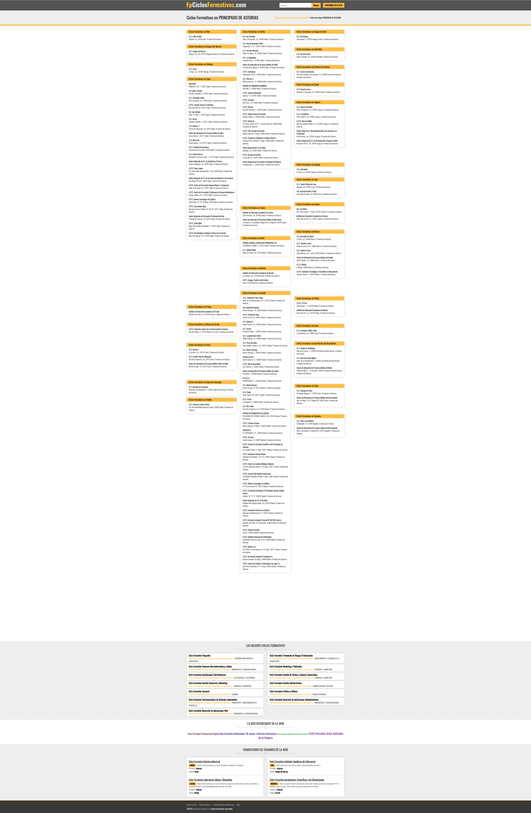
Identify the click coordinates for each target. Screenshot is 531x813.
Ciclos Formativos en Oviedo (254, 293)
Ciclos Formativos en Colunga (201, 64)
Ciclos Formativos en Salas (307, 325)
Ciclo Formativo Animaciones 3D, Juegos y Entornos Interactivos (248, 733)
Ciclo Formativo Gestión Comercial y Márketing (208, 683)
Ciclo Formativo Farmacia (199, 691)
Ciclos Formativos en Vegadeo (309, 416)
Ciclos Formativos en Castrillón (309, 49)
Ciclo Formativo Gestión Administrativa (286, 683)
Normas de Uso (192, 804)
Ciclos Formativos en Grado (308, 84)
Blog (238, 804)
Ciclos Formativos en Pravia (200, 306)
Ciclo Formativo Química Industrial (204, 761)
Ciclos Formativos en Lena (307, 179)
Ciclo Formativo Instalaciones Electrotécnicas (207, 674)
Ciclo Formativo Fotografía (199, 655)
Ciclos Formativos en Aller (199, 31)
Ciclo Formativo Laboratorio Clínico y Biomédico (210, 779)
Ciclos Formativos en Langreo (308, 102)
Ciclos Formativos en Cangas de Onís (311, 31)
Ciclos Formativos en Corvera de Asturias (313, 67)
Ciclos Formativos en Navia (254, 238)
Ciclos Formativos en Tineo (307, 385)
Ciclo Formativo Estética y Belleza (283, 691)
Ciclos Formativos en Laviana (308, 164)
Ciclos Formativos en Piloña (308, 298)
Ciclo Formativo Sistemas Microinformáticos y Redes (210, 666)
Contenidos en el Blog (334, 5)
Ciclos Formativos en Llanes (254, 207)
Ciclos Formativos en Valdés (200, 399)
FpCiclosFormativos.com (201, 808)
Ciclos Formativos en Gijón (199, 79)
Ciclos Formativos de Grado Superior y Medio (291, 17)
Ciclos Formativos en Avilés (254, 31)
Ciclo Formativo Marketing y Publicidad (286, 666)
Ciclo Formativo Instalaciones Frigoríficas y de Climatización (297, 779)
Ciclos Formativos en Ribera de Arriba (204, 324)
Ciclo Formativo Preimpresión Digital (203, 733)
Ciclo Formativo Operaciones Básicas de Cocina (292, 734)
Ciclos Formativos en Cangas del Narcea (205, 46)
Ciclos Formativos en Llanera (308, 204)
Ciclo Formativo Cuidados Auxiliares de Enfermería (292, 761)
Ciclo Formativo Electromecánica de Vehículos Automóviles (213, 699)
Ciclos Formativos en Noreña (254, 268)
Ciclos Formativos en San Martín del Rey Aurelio (316, 343)
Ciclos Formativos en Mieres (308, 231)
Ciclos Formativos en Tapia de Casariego (205, 382)
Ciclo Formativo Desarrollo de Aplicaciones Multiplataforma (294, 699)
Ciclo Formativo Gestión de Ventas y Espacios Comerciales (293, 674)
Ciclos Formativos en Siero (199, 344)
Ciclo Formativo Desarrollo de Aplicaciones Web (208, 710)
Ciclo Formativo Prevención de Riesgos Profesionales (291, 655)
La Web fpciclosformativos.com (223, 804)
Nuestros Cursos (204, 804)
